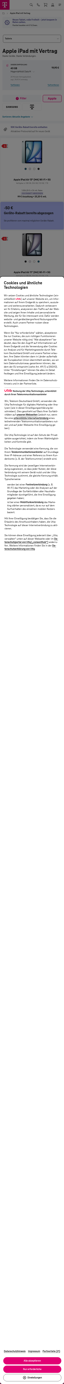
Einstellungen (35, 1377)
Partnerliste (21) (51, 1351)
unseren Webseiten (27, 414)
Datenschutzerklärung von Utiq (30, 547)
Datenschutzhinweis (15, 1351)
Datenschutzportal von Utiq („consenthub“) (31, 540)
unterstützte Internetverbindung (31, 418)
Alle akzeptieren (32, 1360)
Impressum (34, 1351)
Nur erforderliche (32, 1369)
